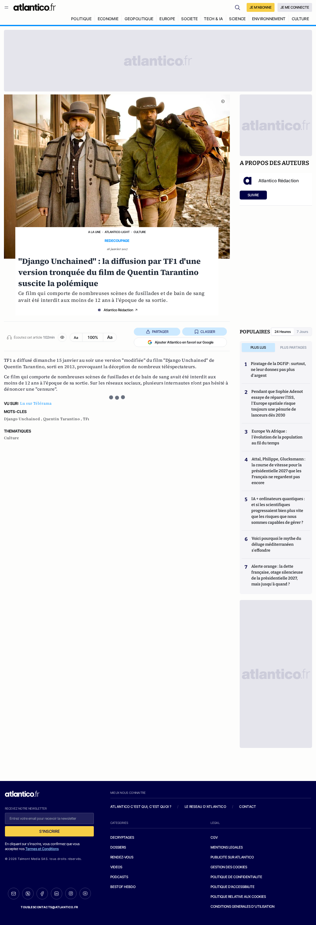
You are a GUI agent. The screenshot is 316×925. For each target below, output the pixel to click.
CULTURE (300, 18)
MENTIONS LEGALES (227, 847)
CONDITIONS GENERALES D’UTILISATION (243, 906)
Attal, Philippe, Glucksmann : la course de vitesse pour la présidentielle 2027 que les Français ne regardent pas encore (278, 471)
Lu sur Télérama (36, 403)
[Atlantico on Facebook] (42, 893)
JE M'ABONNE (261, 7)
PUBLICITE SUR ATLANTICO (232, 857)
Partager (160, 331)
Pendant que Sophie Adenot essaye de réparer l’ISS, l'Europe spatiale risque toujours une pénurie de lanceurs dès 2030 (277, 403)
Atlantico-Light (117, 232)
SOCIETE (189, 18)
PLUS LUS (258, 347)
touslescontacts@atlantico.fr (49, 907)
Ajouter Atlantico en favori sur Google (184, 342)
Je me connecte (294, 7)
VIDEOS (116, 867)
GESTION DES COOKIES (229, 867)
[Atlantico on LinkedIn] (56, 893)
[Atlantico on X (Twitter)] (28, 893)
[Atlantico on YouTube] (85, 893)
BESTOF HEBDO (123, 887)
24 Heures (283, 331)
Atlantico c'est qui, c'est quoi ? (141, 806)
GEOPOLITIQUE (139, 18)
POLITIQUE (81, 18)
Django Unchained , (23, 419)
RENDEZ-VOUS (121, 857)
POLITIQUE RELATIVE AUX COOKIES (238, 896)
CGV (214, 837)
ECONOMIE (108, 18)
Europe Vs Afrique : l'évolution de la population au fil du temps (277, 437)
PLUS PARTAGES (293, 347)
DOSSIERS (118, 847)
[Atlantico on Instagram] (71, 893)
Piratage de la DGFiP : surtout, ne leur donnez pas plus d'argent (278, 369)
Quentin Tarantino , (63, 419)
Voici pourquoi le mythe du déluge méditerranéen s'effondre (276, 544)
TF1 (86, 419)
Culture (140, 232)
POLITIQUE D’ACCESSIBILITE (233, 887)
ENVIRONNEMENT (269, 18)
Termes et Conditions (42, 849)
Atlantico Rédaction (118, 310)
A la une (94, 232)
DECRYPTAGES (122, 837)
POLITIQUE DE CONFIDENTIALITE (236, 877)
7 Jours (302, 331)
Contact (247, 806)
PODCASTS (119, 877)
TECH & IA (213, 18)
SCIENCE (237, 18)
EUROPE (167, 18)
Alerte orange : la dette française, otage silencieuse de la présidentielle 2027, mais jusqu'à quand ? (277, 575)
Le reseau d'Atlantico (205, 806)
